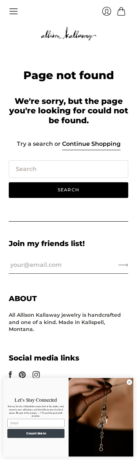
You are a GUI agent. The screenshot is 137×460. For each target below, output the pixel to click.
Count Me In (36, 433)
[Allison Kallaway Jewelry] (68, 33)
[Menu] (13, 11)
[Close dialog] (129, 382)
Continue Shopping (91, 143)
